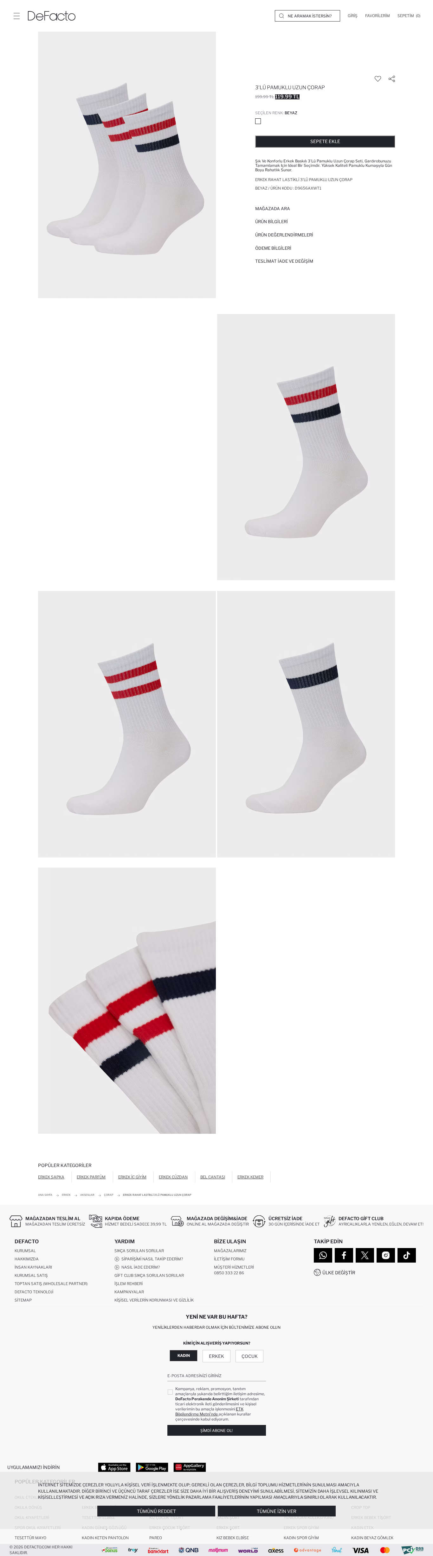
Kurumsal (25, 1250)
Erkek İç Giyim (132, 1177)
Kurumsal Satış (31, 1275)
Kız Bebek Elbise (233, 1537)
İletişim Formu (229, 1259)
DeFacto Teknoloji (34, 1291)
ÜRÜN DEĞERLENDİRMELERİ (284, 234)
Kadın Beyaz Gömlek (372, 1537)
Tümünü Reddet (156, 1511)
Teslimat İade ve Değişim (284, 261)
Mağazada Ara (272, 208)
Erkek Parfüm (91, 1177)
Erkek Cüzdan (173, 1177)
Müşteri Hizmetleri (234, 1267)
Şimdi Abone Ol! (216, 1430)
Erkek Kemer (250, 1177)
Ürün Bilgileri (271, 221)
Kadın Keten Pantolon (105, 1537)
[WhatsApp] (323, 1255)
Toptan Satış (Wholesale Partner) (51, 1283)
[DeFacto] (51, 16)
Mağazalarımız (230, 1250)
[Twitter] (365, 1255)
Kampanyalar (129, 1291)
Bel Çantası (212, 1177)
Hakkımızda (27, 1259)
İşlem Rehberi (128, 1283)
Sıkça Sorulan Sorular (139, 1250)
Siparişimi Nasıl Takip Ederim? (151, 1259)
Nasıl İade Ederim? (140, 1267)
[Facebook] (344, 1255)
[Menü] (16, 16)
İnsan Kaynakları (33, 1267)
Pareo (155, 1537)
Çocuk (250, 1356)
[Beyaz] (258, 121)
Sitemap (23, 1300)
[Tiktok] (406, 1255)
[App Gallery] (189, 1467)
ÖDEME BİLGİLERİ (273, 248)
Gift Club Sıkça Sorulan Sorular (149, 1275)
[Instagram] (386, 1255)
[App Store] (114, 1467)
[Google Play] (152, 1467)
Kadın (184, 1355)
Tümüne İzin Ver (276, 1511)
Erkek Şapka (51, 1177)
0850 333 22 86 (229, 1273)
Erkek (216, 1356)
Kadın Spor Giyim (301, 1537)
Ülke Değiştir (338, 1272)
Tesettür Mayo (30, 1537)
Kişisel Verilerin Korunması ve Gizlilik (154, 1300)
